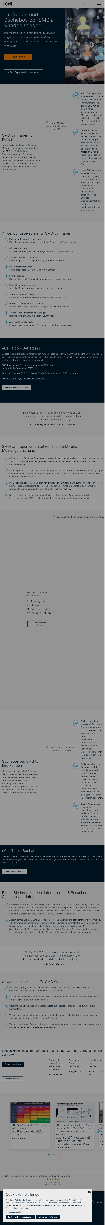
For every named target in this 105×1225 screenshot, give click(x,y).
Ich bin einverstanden (48, 1217)
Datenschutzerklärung (15, 1212)
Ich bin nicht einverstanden (20, 1217)
